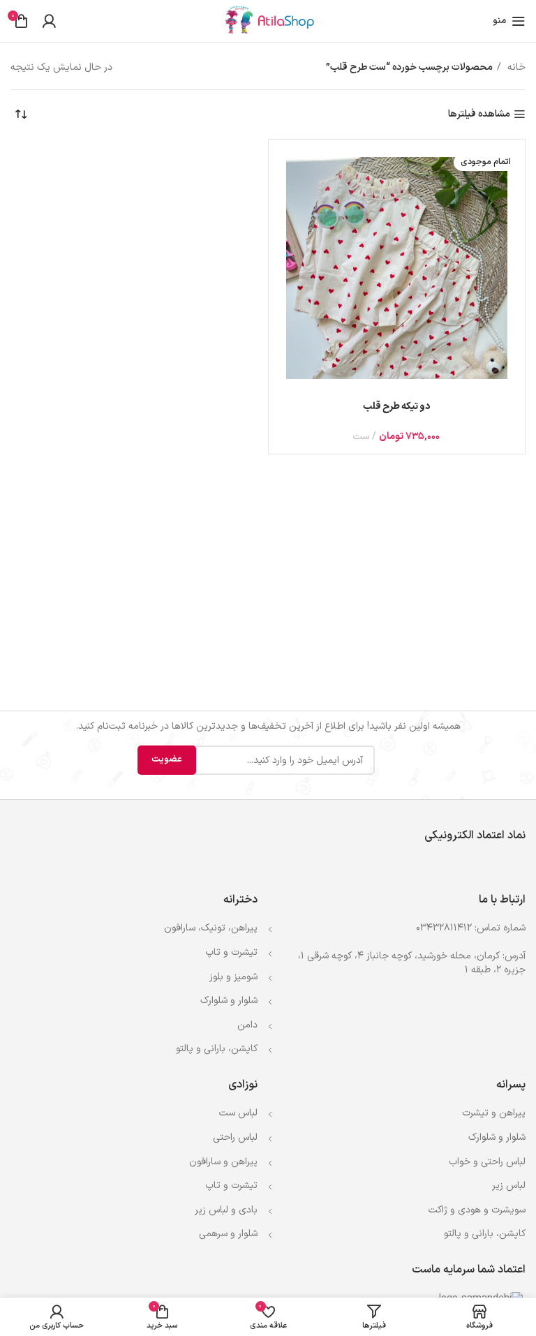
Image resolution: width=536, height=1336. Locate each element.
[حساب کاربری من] (49, 21)
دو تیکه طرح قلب (397, 406)
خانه (515, 67)
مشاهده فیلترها (479, 115)
